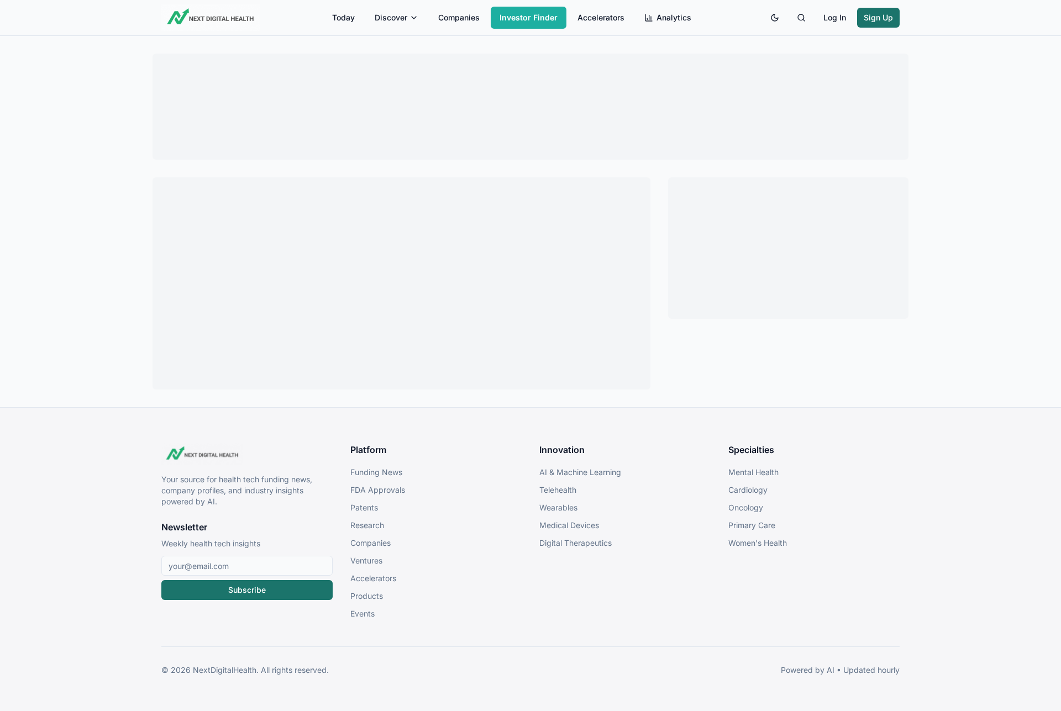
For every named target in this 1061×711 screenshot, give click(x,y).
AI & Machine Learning (580, 472)
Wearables (558, 507)
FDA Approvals (377, 489)
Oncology (745, 507)
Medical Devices (569, 525)
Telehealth (557, 489)
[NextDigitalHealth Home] (247, 454)
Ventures (366, 560)
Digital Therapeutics (575, 542)
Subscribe (247, 589)
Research (367, 525)
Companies (459, 17)
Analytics (673, 17)
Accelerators (600, 17)
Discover (391, 17)
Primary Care (751, 525)
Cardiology (748, 489)
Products (366, 596)
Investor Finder (529, 17)
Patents (364, 507)
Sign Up (878, 17)
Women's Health (757, 542)
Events (362, 613)
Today (343, 17)
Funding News (376, 472)
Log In (834, 17)
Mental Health (753, 472)
